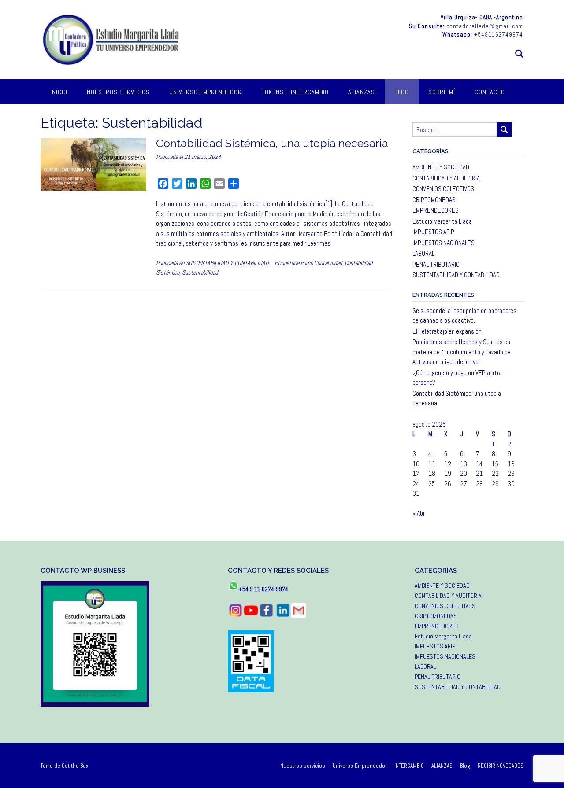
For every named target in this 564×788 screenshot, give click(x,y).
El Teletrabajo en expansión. (447, 331)
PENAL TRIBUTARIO (436, 264)
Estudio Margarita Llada (442, 221)
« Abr (418, 513)
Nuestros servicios (118, 92)
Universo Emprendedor (205, 92)
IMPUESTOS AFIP (433, 232)
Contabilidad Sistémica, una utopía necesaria (272, 143)
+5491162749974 (498, 34)
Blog (401, 92)
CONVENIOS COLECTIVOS (443, 188)
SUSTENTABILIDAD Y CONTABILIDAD (227, 263)
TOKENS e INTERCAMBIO (295, 92)
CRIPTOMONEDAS (434, 199)
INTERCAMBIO (409, 766)
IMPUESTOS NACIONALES (443, 243)
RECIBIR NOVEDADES (500, 766)
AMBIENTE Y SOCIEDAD (440, 167)
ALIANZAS (361, 92)
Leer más (319, 243)
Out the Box (75, 766)
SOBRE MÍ (441, 92)
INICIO (58, 92)
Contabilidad (328, 263)
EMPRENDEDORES (435, 210)
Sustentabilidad (200, 272)
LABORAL (423, 253)
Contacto (490, 92)
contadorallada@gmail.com (484, 26)
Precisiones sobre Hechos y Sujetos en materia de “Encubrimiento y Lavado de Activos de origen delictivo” (461, 352)
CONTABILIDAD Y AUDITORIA (446, 178)
